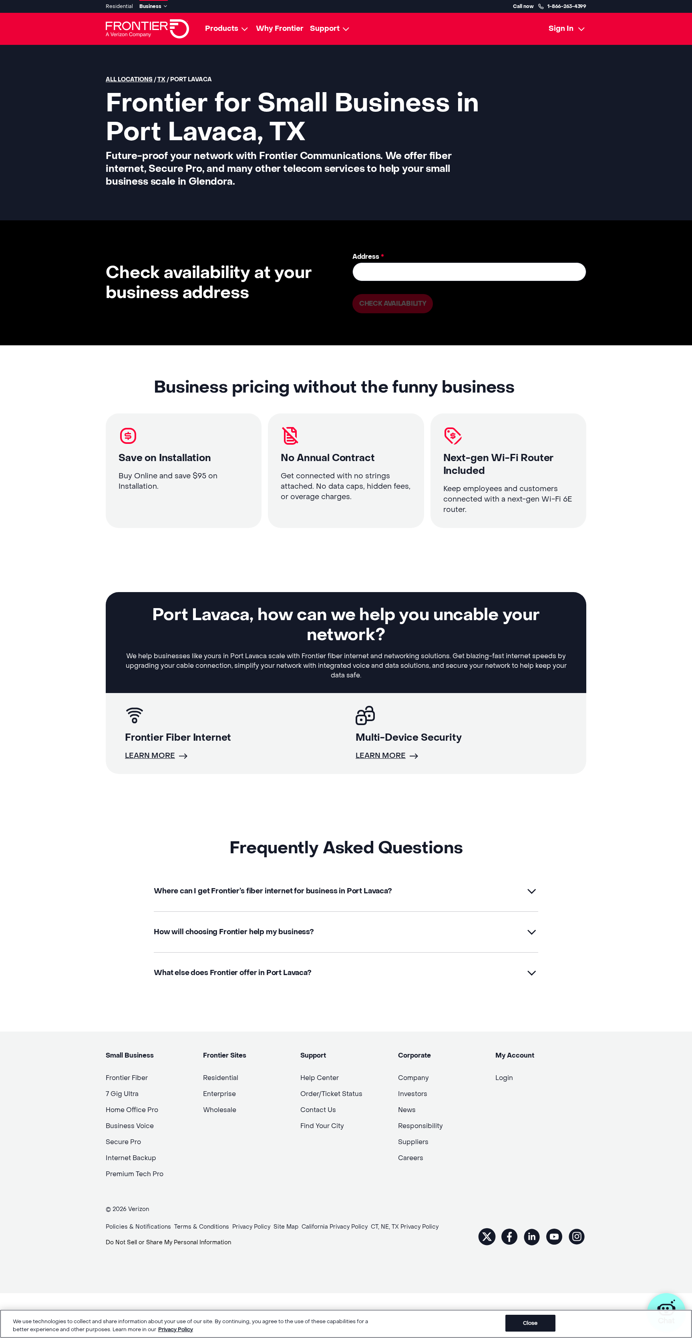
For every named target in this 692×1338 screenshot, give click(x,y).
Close (530, 1323)
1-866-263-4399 (566, 6)
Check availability (392, 303)
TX (161, 79)
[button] (346, 891)
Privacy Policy (175, 1329)
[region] (346, 1324)
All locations (129, 79)
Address (368, 256)
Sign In (561, 28)
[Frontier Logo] (147, 29)
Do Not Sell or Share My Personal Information (168, 1242)
